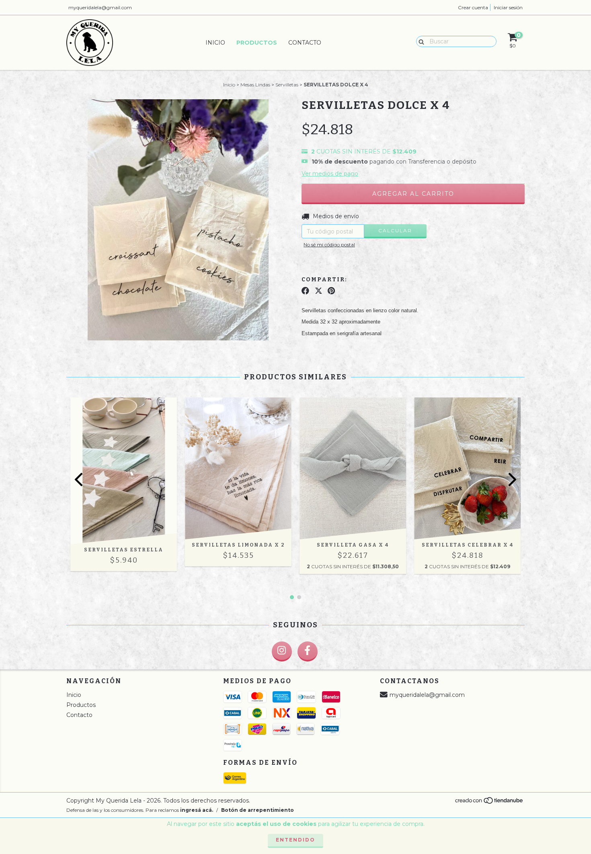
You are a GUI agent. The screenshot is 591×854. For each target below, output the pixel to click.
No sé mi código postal (329, 245)
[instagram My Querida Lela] (282, 651)
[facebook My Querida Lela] (308, 651)
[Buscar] (419, 41)
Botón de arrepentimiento (257, 810)
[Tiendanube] (489, 803)
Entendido (295, 840)
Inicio (215, 42)
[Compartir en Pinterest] (331, 291)
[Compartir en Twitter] (318, 291)
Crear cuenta (473, 7)
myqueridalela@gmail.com (100, 7)
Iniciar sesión (508, 7)
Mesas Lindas (255, 85)
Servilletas (286, 85)
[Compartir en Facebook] (305, 291)
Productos (256, 42)
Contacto (304, 42)
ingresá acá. (196, 810)
